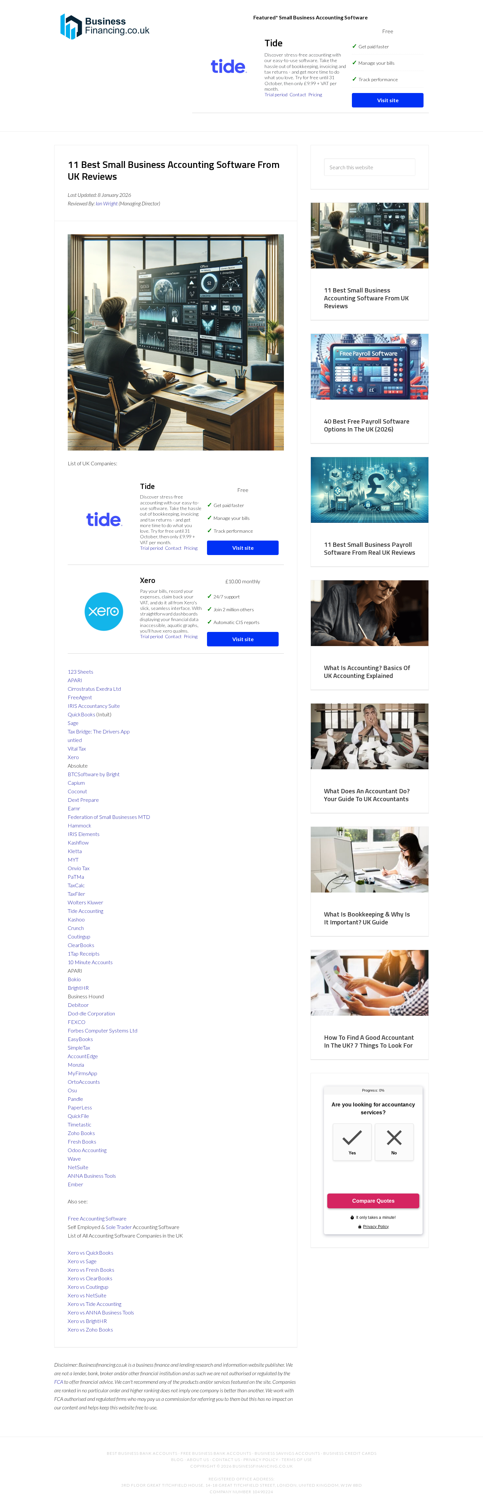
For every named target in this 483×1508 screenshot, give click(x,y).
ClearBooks (81, 945)
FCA (58, 1382)
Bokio (74, 979)
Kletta (75, 851)
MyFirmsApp (82, 1073)
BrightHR (78, 988)
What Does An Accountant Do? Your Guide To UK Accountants (367, 795)
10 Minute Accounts (90, 962)
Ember (75, 1184)
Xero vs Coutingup (88, 1287)
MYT (73, 859)
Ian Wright (107, 203)
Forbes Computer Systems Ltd (102, 1030)
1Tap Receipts (84, 953)
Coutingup (79, 936)
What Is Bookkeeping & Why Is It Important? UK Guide (367, 918)
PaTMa (76, 876)
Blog (177, 1459)
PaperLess (80, 1107)
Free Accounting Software (97, 1218)
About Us (198, 1459)
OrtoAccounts (84, 1082)
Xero (73, 757)
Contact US (226, 1459)
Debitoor (78, 1005)
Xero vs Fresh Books (91, 1269)
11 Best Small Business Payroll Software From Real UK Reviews (369, 548)
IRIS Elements (84, 834)
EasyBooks (80, 1039)
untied (75, 740)
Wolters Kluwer (85, 902)
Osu (72, 1090)
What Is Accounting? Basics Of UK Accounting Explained (367, 671)
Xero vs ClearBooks (90, 1278)
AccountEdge (83, 1056)
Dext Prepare (83, 800)
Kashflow (78, 842)
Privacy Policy (260, 1459)
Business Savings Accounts (287, 1453)
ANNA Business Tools (92, 1175)
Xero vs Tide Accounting (94, 1304)
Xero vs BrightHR (87, 1321)
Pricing (315, 94)
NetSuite (78, 1167)
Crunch (76, 928)
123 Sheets (80, 671)
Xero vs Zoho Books (90, 1329)
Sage (73, 723)
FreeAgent (80, 697)
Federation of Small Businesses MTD (109, 817)
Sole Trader (119, 1227)
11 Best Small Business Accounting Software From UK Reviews (366, 298)
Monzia (76, 1064)
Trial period (276, 94)
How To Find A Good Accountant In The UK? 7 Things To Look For (369, 1041)
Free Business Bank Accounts (216, 1453)
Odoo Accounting (87, 1150)
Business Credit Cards (350, 1453)
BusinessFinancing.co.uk (106, 26)
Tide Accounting (85, 911)
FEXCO (76, 1022)
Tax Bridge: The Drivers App (99, 731)
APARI (75, 680)
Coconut (77, 791)
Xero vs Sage (82, 1261)
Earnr (74, 808)
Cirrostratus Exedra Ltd (94, 688)
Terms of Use (297, 1459)
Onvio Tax (78, 868)
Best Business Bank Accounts (142, 1453)
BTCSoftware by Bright (94, 774)
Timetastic (79, 1124)
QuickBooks (81, 714)
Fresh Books (82, 1141)
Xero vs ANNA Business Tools (101, 1312)
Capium (76, 782)
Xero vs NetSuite (87, 1295)
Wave (74, 1158)
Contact (297, 94)
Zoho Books (81, 1133)
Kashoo (76, 919)
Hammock (79, 825)
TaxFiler (76, 894)
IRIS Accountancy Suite (94, 706)
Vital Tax (77, 748)
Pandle (75, 1099)
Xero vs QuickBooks (90, 1252)
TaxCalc (76, 885)
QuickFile (78, 1116)
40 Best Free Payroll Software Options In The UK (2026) (366, 425)
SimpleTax (79, 1047)
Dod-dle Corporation (91, 1013)
